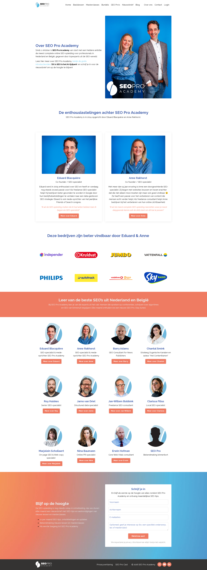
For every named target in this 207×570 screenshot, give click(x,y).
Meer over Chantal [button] (155, 361)
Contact (158, 5)
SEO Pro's (115, 5)
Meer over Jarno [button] (86, 411)
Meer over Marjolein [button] (51, 464)
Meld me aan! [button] (138, 536)
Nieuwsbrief (127, 5)
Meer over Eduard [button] (69, 216)
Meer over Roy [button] (51, 411)
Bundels (105, 5)
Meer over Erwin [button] (121, 460)
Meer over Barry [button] (121, 361)
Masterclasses (92, 5)
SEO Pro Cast (121, 564)
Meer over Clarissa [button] (155, 411)
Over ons (148, 5)
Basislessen (78, 5)
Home (68, 5)
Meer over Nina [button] (86, 460)
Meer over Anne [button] (138, 216)
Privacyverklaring (105, 564)
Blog (138, 5)
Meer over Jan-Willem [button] (121, 411)
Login (166, 5)
